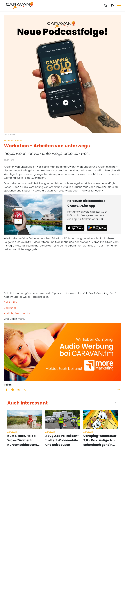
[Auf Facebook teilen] (6, 389)
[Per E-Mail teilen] (18, 389)
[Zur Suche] (105, 5)
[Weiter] (115, 403)
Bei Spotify (10, 302)
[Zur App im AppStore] (75, 227)
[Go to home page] (20, 5)
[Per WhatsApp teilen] (12, 389)
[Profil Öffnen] (112, 5)
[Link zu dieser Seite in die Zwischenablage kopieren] (118, 389)
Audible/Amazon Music (18, 313)
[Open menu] (118, 5)
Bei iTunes (10, 308)
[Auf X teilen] (24, 389)
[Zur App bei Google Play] (97, 227)
